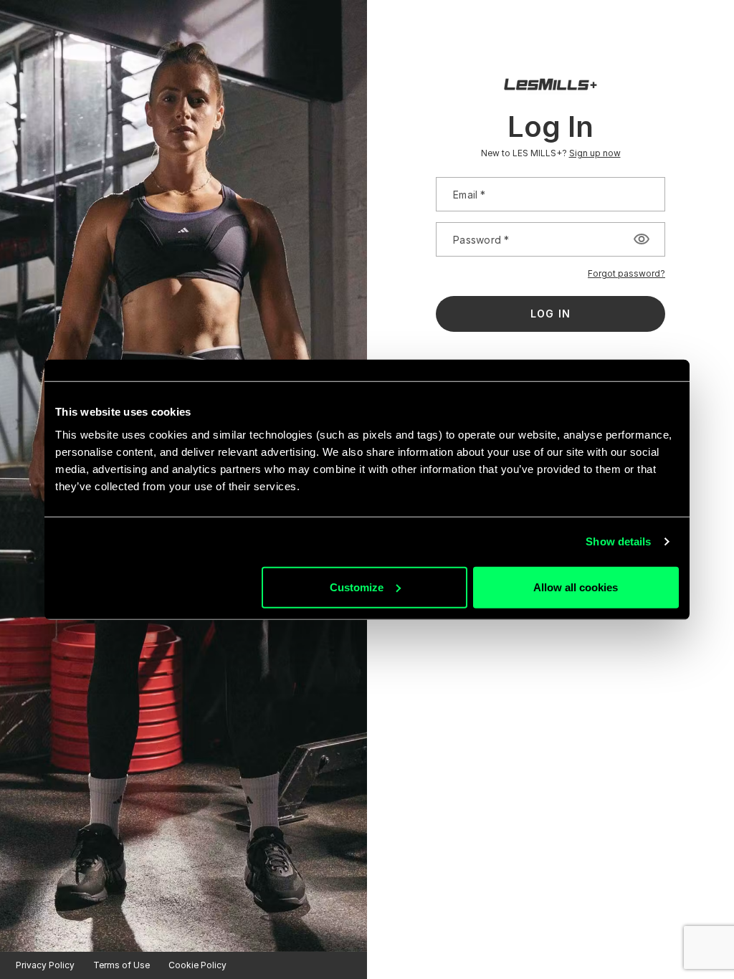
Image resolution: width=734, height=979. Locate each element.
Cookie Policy (197, 965)
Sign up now (595, 153)
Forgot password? (626, 273)
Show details (618, 541)
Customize (356, 587)
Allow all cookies (575, 587)
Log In (550, 313)
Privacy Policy (45, 965)
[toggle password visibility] (641, 239)
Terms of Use (121, 965)
